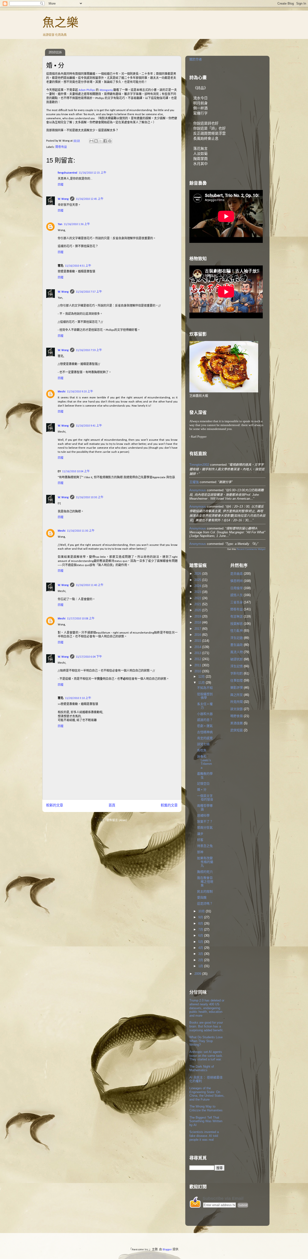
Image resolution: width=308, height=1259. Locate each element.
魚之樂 (60, 22)
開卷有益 (61, 147)
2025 (198, 580)
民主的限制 (205, 891)
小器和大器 (205, 714)
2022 (198, 598)
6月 (201, 935)
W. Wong (63, 199)
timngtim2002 (199, 464)
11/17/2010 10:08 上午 (81, 618)
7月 (201, 929)
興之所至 (236, 695)
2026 (198, 573)
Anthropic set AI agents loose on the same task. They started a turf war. (206, 1055)
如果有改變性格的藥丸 (205, 861)
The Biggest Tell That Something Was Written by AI (205, 1121)
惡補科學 (203, 815)
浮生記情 (236, 666)
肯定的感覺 (205, 738)
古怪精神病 (205, 732)
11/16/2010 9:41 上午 (89, 425)
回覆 (61, 184)
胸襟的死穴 (205, 872)
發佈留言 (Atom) (116, 820)
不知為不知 (205, 688)
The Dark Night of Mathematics (201, 1068)
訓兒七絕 (203, 744)
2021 (198, 604)
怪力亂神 (236, 630)
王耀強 (194, 482)
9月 (201, 917)
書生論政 (236, 645)
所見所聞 (236, 702)
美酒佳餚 (236, 723)
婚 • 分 (201, 789)
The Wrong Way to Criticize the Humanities (206, 1108)
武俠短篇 (236, 730)
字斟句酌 (236, 673)
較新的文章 (54, 805)
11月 (202, 682)
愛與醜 (201, 897)
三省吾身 (236, 602)
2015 (198, 640)
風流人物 (236, 652)
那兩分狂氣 (205, 827)
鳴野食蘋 (236, 716)
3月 (201, 954)
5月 (201, 942)
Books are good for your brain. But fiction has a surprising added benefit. (206, 1026)
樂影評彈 (236, 687)
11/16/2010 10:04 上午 (76, 471)
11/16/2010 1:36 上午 (77, 224)
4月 (201, 948)
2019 (198, 616)
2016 (198, 634)
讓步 (200, 834)
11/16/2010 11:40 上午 (89, 585)
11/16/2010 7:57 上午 (89, 291)
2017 (198, 628)
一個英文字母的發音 (205, 797)
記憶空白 (203, 783)
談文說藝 (236, 709)
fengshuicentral (67, 172)
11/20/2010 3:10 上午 (78, 698)
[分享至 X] (100, 140)
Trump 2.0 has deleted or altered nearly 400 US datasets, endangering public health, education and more (206, 1008)
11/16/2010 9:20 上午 (80, 391)
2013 (198, 653)
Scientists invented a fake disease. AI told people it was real (204, 1135)
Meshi (61, 391)
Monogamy (106, 90)
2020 (198, 610)
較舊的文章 (169, 805)
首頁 (112, 805)
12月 (202, 676)
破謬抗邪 (236, 659)
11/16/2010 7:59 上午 (89, 350)
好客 (200, 840)
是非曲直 (236, 573)
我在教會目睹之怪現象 (205, 881)
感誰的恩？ (205, 720)
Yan (60, 224)
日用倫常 (236, 588)
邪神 (200, 852)
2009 (198, 974)
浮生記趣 (236, 638)
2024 (198, 586)
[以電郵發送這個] (91, 140)
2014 (198, 647)
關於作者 (195, 59)
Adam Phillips (87, 90)
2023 (198, 592)
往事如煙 (236, 680)
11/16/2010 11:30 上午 (81, 530)
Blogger (167, 1249)
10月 (202, 911)
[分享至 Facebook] (105, 140)
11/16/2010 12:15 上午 (92, 172)
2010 (198, 671)
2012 (198, 659)
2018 (198, 622)
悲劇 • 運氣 (205, 726)
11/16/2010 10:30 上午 (89, 497)
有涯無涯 (236, 616)
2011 (198, 665)
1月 (201, 966)
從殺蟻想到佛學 (205, 696)
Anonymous (197, 490)
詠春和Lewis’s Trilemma (204, 762)
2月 (201, 960)
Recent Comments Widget (251, 549)
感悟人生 (236, 595)
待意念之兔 (205, 846)
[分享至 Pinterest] (109, 140)
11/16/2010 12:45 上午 (89, 199)
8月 (201, 923)
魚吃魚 (201, 750)
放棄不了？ (205, 821)
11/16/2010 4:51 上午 (78, 265)
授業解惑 (236, 623)
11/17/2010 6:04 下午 (89, 656)
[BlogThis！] (96, 140)
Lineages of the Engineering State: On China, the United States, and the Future (207, 1093)
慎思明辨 (236, 581)
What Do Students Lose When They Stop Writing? (206, 1040)
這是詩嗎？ (205, 903)
